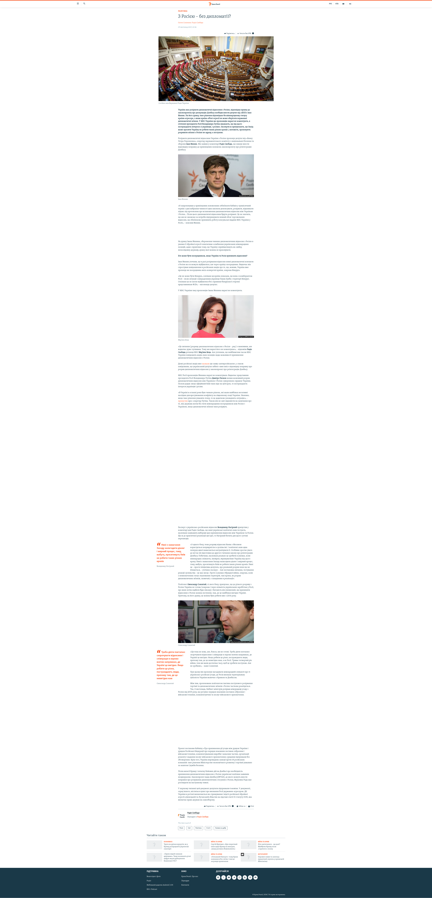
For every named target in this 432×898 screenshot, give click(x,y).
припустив (183, 401)
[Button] (229, 33)
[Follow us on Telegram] (234, 877)
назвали (206, 364)
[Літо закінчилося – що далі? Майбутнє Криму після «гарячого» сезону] (248, 844)
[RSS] (245, 877)
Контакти (185, 885)
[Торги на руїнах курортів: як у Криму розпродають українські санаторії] (154, 844)
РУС (330, 4)
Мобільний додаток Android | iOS (160, 885)
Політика (182, 11)
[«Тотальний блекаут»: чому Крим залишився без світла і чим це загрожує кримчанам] (201, 857)
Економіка (168, 842)
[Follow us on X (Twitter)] (223, 877)
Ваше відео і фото (154, 876)
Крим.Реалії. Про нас (189, 876)
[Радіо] (350, 3)
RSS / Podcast (152, 889)
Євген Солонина (184, 23)
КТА (336, 4)
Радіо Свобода (197, 23)
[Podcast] (250, 877)
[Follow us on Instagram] (239, 877)
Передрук (185, 881)
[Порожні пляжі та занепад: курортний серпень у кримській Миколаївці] (248, 857)
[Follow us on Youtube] (229, 877)
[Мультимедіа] (343, 3)
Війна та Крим (216, 842)
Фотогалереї (263, 854)
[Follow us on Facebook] (218, 877)
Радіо (149, 881)
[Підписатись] (255, 877)
